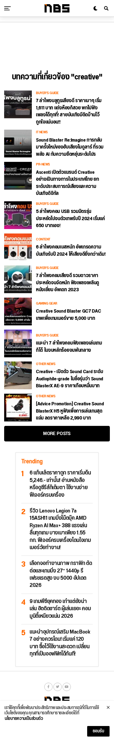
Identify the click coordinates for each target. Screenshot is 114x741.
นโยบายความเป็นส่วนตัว (24, 719)
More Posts (57, 433)
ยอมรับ (98, 731)
